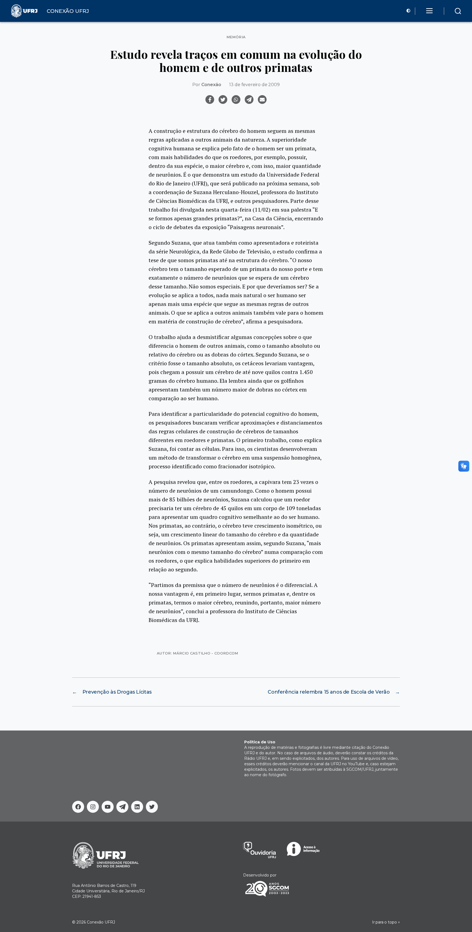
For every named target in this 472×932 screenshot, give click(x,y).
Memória (236, 37)
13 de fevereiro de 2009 (254, 84)
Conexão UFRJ (101, 922)
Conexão (211, 84)
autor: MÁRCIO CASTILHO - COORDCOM (197, 653)
